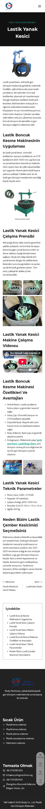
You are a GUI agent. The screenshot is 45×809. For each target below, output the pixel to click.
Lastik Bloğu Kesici (27, 443)
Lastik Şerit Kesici (34, 584)
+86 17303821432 (14, 779)
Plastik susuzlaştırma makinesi (20, 738)
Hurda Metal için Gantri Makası (10, 586)
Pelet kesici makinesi (15, 743)
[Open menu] (39, 6)
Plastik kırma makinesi (16, 724)
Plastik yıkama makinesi (17, 734)
